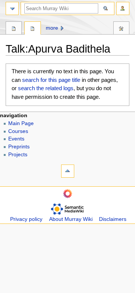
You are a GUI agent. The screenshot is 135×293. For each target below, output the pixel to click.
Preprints (19, 147)
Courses (18, 131)
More (52, 28)
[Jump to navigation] (12, 8)
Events (16, 139)
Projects (17, 154)
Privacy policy (26, 219)
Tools (121, 29)
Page (13, 29)
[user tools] (122, 8)
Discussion (32, 29)
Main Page (21, 123)
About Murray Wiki (71, 219)
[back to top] (67, 171)
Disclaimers (112, 219)
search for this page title (51, 80)
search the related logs (46, 88)
